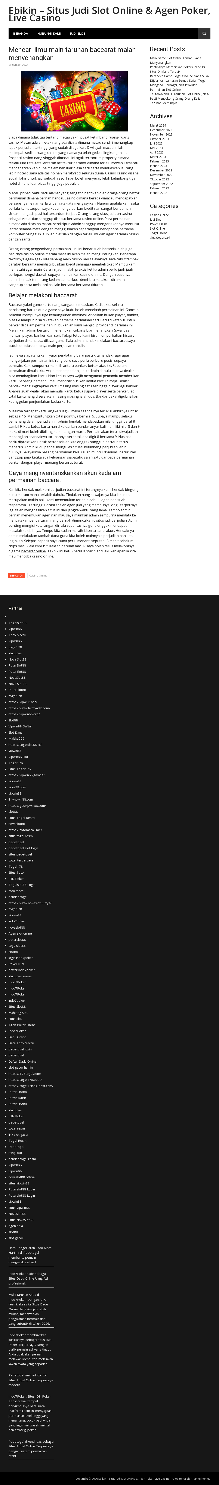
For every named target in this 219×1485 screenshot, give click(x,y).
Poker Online (159, 224)
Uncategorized (160, 237)
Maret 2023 (158, 157)
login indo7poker (21, 958)
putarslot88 (17, 939)
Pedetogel (16, 1146)
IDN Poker (16, 878)
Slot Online (157, 228)
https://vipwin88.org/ (24, 714)
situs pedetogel (20, 854)
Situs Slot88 (17, 1006)
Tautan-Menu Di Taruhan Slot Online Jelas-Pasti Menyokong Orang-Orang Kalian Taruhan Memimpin (179, 98)
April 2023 (157, 152)
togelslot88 (17, 945)
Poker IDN (16, 964)
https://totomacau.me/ (25, 830)
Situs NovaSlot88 (21, 1220)
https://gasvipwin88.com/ (27, 805)
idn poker (15, 653)
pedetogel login (20, 1049)
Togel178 (16, 763)
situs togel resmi (21, 836)
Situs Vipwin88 (19, 1207)
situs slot (15, 1018)
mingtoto (15, 1152)
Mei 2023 (156, 148)
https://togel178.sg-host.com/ (31, 1086)
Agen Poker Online (22, 1025)
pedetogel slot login (23, 848)
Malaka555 (16, 738)
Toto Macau (17, 635)
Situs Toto (16, 872)
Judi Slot (78, 33)
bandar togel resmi (23, 1159)
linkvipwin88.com (21, 799)
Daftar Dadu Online (23, 1061)
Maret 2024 (158, 125)
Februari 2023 (159, 161)
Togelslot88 (18, 623)
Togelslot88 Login (22, 884)
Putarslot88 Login (22, 1189)
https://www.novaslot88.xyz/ (30, 903)
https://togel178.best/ (25, 1079)
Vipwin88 (15, 629)
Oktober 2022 (159, 179)
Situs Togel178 (20, 769)
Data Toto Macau (21, 1043)
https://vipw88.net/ (23, 702)
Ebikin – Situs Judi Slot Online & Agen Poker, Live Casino (109, 14)
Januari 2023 (158, 166)
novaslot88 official (22, 1177)
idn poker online (20, 976)
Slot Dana (15, 732)
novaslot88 (17, 823)
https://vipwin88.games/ (27, 775)
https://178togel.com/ (25, 1073)
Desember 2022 (161, 170)
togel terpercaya (21, 860)
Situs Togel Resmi (22, 817)
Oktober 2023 (159, 139)
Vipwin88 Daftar (20, 726)
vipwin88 (15, 750)
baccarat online (33, 551)
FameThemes (201, 1479)
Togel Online (158, 233)
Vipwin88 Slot (18, 757)
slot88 (13, 811)
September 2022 (161, 184)
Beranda (20, 33)
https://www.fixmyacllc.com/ (29, 708)
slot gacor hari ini (21, 1067)
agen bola (16, 1226)
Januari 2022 (158, 193)
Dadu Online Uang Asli (32, 1278)
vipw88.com (17, 787)
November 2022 (161, 175)
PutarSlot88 (17, 665)
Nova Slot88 (18, 659)
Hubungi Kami (49, 33)
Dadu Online (17, 1037)
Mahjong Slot (18, 1012)
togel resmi (17, 1128)
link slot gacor (19, 1134)
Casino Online (38, 575)
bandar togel (18, 897)
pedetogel (16, 842)
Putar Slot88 (18, 1092)
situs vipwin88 (19, 1183)
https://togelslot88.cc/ (25, 744)
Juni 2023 (156, 143)
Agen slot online (20, 933)
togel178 (15, 647)
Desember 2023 (161, 130)
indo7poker (17, 921)
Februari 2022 (159, 188)
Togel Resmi (18, 1140)
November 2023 (161, 134)
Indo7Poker (17, 982)
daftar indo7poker (22, 970)
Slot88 (13, 720)
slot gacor (16, 1238)
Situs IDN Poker (39, 1396)
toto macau (17, 891)
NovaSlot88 (17, 677)
